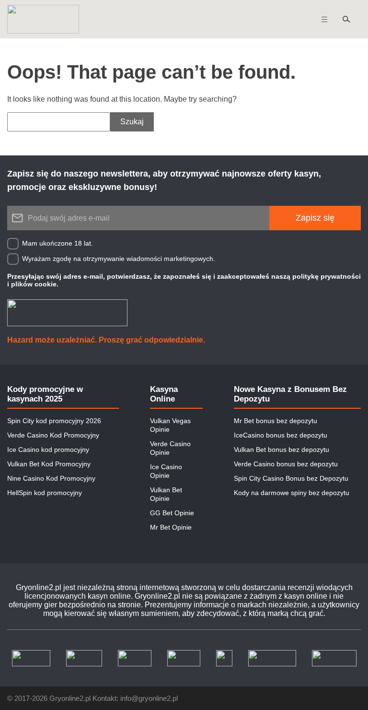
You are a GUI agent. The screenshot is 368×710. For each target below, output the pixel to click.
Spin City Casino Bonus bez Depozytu (291, 478)
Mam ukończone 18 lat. (57, 243)
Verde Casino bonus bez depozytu (286, 464)
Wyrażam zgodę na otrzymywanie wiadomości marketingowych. (118, 258)
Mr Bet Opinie (171, 527)
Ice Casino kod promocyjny (48, 449)
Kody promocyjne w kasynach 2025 (45, 394)
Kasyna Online (164, 394)
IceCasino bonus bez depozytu (280, 435)
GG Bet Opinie (172, 513)
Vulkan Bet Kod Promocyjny (49, 464)
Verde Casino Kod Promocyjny (53, 435)
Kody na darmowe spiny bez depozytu (291, 493)
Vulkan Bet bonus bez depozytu (281, 449)
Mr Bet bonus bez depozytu (275, 421)
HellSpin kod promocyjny (44, 493)
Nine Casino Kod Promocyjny (51, 478)
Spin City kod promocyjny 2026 (54, 421)
